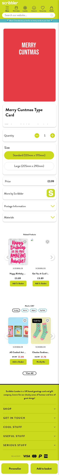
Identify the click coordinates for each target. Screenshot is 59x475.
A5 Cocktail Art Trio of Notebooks (25, 352)
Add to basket (44, 468)
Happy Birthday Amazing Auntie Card (26, 273)
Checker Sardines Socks (42, 352)
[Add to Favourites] (25, 241)
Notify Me (41, 361)
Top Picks (42, 310)
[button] (29, 408)
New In (25, 310)
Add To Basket (18, 283)
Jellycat (33, 310)
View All (29, 373)
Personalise (15, 468)
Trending (16, 310)
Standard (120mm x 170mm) (29, 155)
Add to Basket (18, 361)
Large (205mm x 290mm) (29, 166)
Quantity (9, 135)
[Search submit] (51, 15)
